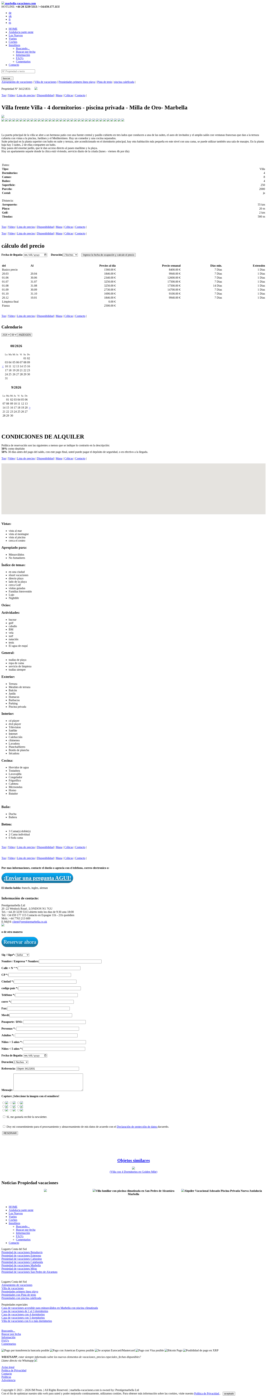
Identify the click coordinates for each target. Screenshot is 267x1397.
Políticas (6, 1376)
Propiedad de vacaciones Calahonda (22, 1262)
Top (3, 95)
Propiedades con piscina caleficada (21, 1298)
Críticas (68, 95)
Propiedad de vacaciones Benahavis (22, 1252)
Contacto (14, 64)
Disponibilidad (45, 95)
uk (10, 16)
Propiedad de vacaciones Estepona (21, 1255)
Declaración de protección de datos (137, 1126)
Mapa (59, 95)
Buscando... (8, 1330)
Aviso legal (7, 1367)
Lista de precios (26, 95)
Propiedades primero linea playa (76, 81)
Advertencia (8, 1380)
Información (8, 1337)
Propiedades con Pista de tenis (18, 1294)
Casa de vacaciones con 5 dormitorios (23, 1317)
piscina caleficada (124, 81)
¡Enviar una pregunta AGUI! (37, 878)
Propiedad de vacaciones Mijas (19, 1268)
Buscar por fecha (11, 1334)
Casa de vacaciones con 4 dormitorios (23, 1314)
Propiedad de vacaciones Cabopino (21, 1258)
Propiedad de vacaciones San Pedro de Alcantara (29, 1271)
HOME (13, 28)
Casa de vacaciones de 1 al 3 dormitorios (24, 1311)
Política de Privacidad (207, 1393)
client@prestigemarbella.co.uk (29, 921)
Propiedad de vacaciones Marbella (21, 1265)
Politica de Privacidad (13, 1370)
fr (10, 19)
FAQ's (5, 1340)
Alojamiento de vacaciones (16, 81)
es (10, 22)
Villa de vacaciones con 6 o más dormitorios (26, 1320)
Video (11, 95)
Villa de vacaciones (45, 81)
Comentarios (8, 1343)
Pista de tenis (104, 81)
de (10, 12)
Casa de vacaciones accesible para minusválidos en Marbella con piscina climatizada (49, 1307)
